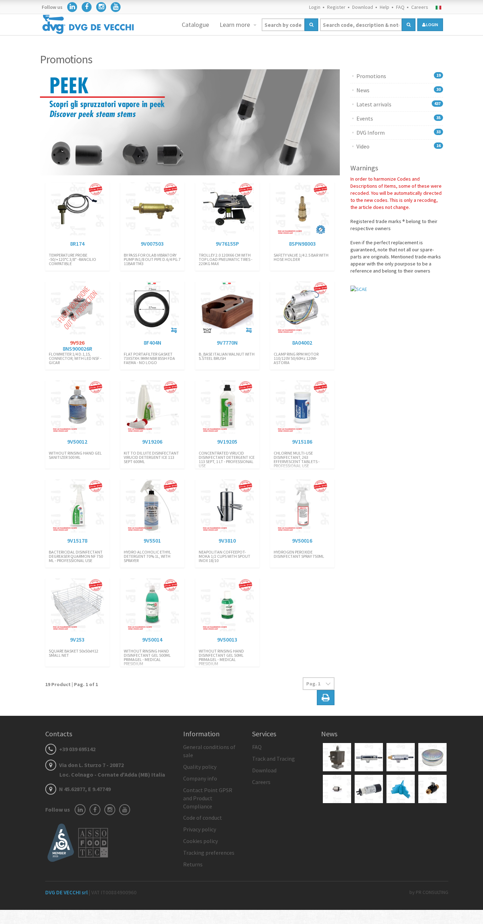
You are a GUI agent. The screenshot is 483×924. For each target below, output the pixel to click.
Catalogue (195, 25)
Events (364, 118)
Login (314, 7)
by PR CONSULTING (428, 892)
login (431, 24)
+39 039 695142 (76, 749)
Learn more (235, 25)
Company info (200, 778)
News (362, 90)
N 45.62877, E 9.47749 (84, 789)
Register (336, 7)
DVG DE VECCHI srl (67, 892)
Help (384, 7)
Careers (419, 7)
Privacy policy (199, 829)
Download (362, 7)
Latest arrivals (373, 104)
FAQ (400, 7)
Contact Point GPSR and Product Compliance (207, 798)
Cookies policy (200, 840)
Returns (193, 864)
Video (362, 146)
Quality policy (199, 766)
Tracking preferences (208, 852)
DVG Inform (370, 132)
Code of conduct (202, 817)
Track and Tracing (273, 758)
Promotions (371, 76)
